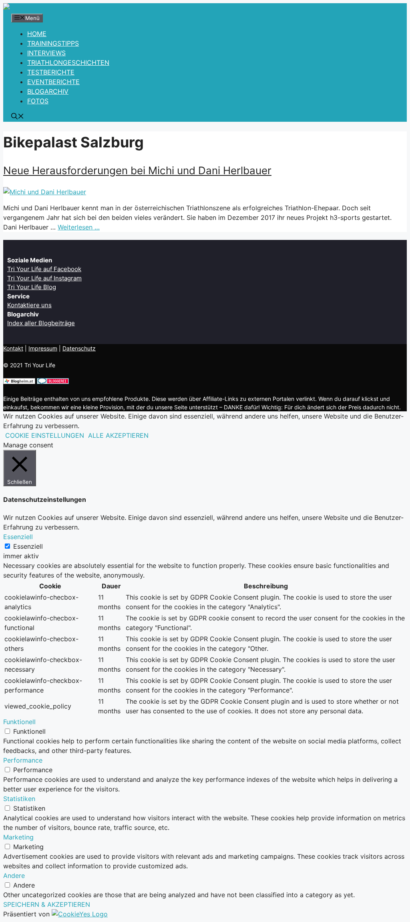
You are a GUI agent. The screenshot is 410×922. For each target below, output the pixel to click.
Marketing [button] (18, 837)
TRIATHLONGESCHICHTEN (68, 62)
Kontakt (13, 348)
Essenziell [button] (18, 537)
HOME (36, 34)
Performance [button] (22, 760)
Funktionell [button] (19, 722)
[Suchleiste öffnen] (17, 117)
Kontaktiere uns (29, 305)
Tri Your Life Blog (31, 287)
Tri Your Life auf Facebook (44, 269)
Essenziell (28, 546)
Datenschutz (79, 348)
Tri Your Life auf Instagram (44, 278)
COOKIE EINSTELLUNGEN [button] (44, 435)
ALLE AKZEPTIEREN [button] (118, 435)
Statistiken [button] (19, 799)
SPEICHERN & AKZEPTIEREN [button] (46, 904)
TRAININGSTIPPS (53, 43)
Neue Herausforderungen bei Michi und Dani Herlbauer (137, 170)
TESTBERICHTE (50, 72)
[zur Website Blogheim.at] (19, 381)
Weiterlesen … (79, 227)
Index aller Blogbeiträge (41, 323)
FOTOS (37, 101)
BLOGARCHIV (47, 91)
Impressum (42, 348)
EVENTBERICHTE (53, 82)
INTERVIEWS (46, 53)
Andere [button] (14, 876)
